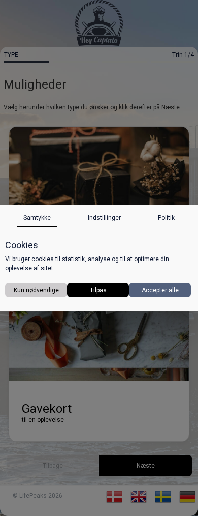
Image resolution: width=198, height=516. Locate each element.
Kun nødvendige (36, 290)
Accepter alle (160, 290)
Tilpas (98, 290)
